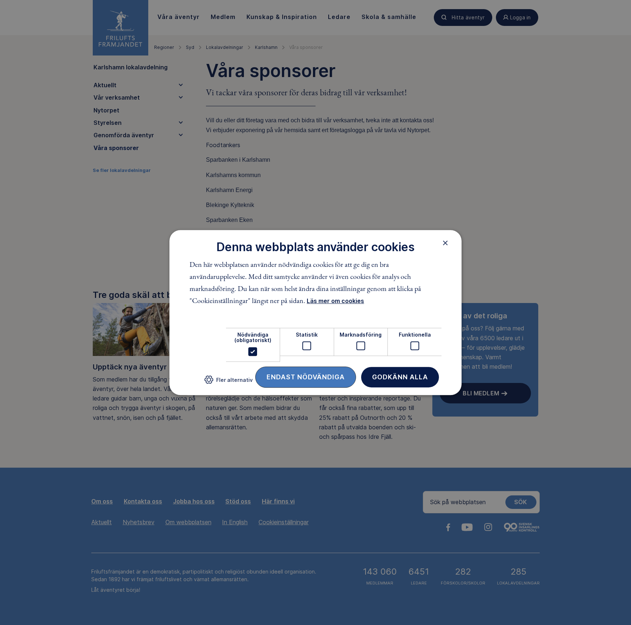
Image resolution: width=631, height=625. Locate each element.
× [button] (445, 243)
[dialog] (315, 312)
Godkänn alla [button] (400, 377)
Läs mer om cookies (335, 300)
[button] (228, 382)
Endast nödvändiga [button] (306, 377)
